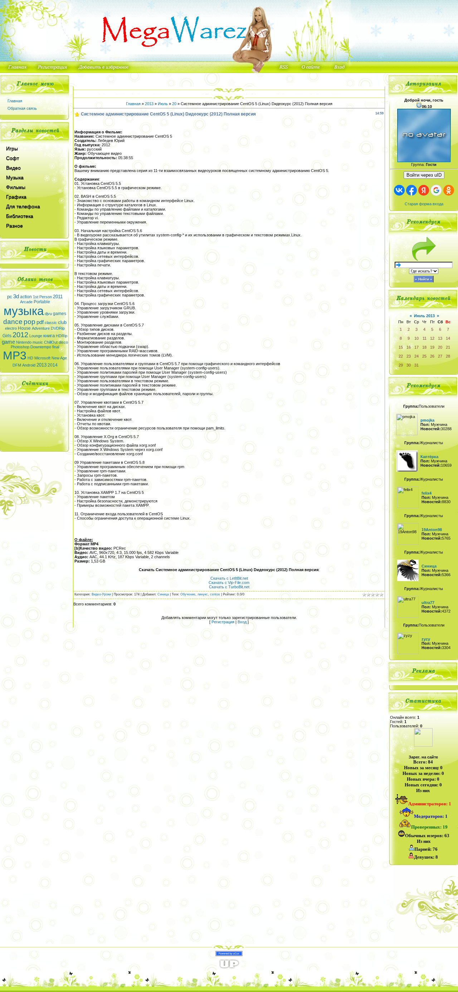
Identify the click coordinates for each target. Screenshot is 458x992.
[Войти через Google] (436, 190)
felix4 (427, 493)
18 (424, 347)
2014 (53, 365)
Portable (42, 301)
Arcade (26, 302)
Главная (15, 101)
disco (63, 342)
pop (29, 321)
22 (401, 356)
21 (448, 347)
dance (13, 321)
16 (408, 347)
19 (432, 347)
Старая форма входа (424, 204)
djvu (48, 313)
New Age (59, 358)
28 (448, 356)
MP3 (14, 355)
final (55, 347)
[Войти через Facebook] (411, 190)
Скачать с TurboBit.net (229, 587)
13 (440, 338)
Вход (242, 622)
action (26, 296)
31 (416, 365)
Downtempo (40, 347)
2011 (58, 296)
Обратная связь (22, 108)
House (24, 328)
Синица (163, 594)
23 (408, 356)
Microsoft (42, 358)
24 (416, 356)
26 (432, 356)
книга (49, 335)
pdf (40, 322)
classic (51, 322)
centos (215, 594)
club (62, 322)
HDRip (61, 336)
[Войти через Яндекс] (423, 190)
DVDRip (58, 328)
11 (425, 338)
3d (16, 296)
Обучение (187, 594)
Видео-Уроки (101, 594)
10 (416, 338)
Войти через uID (424, 175)
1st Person (42, 297)
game (8, 342)
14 (448, 338)
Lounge (35, 336)
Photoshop (20, 347)
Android (28, 365)
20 (174, 104)
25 (424, 356)
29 (401, 365)
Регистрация (222, 622)
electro (11, 328)
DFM (17, 365)
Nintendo (23, 342)
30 (408, 365)
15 (401, 347)
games (59, 313)
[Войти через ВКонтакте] (399, 190)
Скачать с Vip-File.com (229, 582)
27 (440, 356)
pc (9, 296)
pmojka (427, 420)
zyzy (426, 639)
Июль (163, 104)
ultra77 (428, 602)
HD (30, 358)
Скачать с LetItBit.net (229, 578)
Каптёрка (429, 457)
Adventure (41, 328)
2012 (20, 335)
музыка (24, 311)
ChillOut (51, 342)
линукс (203, 594)
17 (416, 347)
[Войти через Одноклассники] (448, 190)
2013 (41, 365)
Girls (7, 335)
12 (432, 338)
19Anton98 (432, 529)
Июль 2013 (424, 316)
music (38, 342)
